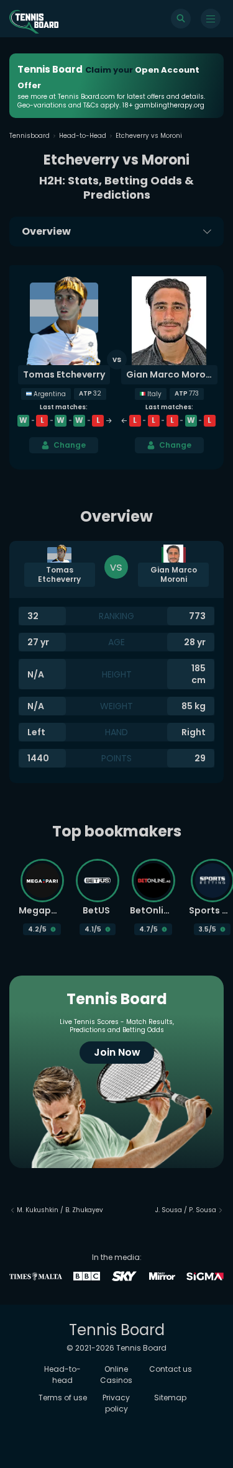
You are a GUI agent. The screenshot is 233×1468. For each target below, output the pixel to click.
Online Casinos (116, 1374)
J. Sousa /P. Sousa (185, 1210)
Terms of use (63, 1397)
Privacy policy (116, 1403)
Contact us (170, 1369)
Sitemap (170, 1397)
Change (69, 445)
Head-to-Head (82, 135)
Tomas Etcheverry (64, 374)
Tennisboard (29, 135)
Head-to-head (62, 1374)
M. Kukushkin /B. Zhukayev (60, 1210)
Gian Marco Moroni (170, 374)
